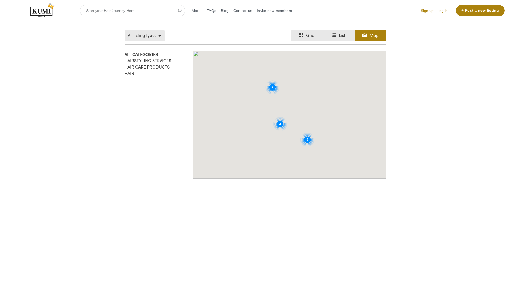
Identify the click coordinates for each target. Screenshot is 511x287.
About (197, 11)
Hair (129, 73)
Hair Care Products (147, 67)
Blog (225, 11)
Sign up (427, 11)
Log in (442, 11)
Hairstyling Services (148, 61)
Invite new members (274, 11)
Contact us (242, 11)
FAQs (211, 11)
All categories (141, 54)
